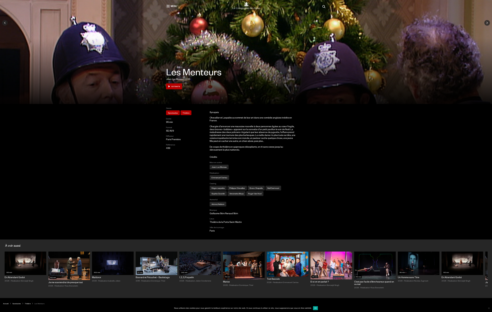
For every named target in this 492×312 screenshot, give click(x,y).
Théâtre (185, 113)
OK (315, 308)
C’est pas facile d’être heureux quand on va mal (374, 282)
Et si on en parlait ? (319, 281)
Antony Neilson (218, 204)
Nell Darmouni (273, 188)
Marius (226, 281)
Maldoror (96, 277)
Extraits (175, 86)
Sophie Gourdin (218, 193)
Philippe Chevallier (237, 188)
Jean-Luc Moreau (219, 167)
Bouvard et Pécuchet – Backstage (153, 277)
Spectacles (173, 113)
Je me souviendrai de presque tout (65, 282)
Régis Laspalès (218, 188)
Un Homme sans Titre (408, 277)
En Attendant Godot (15, 277)
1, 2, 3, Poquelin (186, 277)
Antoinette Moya (236, 193)
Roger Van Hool (255, 193)
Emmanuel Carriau (219, 177)
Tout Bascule (273, 278)
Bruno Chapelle (256, 188)
